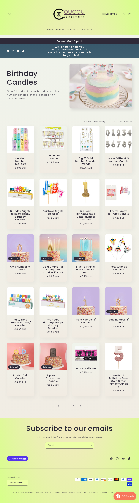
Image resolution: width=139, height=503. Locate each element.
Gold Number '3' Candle (118, 321)
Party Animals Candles (118, 268)
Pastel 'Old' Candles (20, 377)
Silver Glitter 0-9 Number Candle (118, 160)
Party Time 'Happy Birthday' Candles (20, 322)
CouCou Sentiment (28, 492)
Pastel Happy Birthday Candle (118, 212)
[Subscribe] (91, 445)
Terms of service (90, 492)
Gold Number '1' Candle (86, 321)
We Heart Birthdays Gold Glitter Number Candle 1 (85, 215)
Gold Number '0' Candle (20, 268)
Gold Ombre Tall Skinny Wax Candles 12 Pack (53, 269)
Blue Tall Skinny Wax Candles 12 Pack (86, 269)
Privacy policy (75, 492)
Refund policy (61, 492)
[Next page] (80, 406)
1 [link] (58, 405)
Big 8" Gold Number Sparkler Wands (86, 161)
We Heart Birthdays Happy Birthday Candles (53, 324)
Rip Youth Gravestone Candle (53, 378)
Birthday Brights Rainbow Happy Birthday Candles (20, 215)
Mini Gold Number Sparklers (20, 161)
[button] (10, 14)
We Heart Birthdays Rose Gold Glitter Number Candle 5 (119, 381)
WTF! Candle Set (86, 368)
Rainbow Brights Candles (53, 212)
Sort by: (87, 121)
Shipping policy (106, 492)
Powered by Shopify (44, 492)
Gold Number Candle (53, 157)
